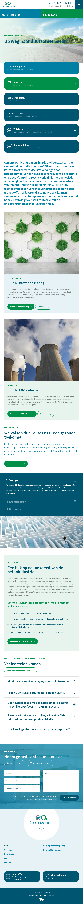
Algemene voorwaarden (36, 895)
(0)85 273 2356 (16, 763)
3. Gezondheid (15, 509)
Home (7, 845)
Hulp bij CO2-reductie (52, 850)
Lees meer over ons (14, 464)
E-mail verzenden (69, 797)
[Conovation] (8, 4)
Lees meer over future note (21, 641)
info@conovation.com (42, 763)
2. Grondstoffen (16, 501)
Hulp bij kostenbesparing (54, 845)
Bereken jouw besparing (19, 307)
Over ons (8, 850)
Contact (7, 862)
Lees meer (42, 307)
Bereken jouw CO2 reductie (20, 414)
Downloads (9, 854)
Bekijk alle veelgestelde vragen (19, 670)
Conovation (47, 892)
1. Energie (12, 480)
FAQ (6, 858)
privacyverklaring (51, 799)
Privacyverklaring (49, 895)
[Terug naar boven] (78, 899)
